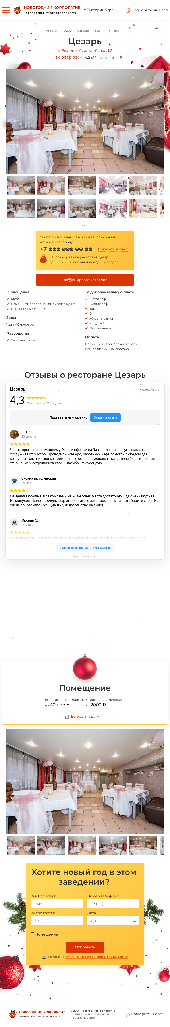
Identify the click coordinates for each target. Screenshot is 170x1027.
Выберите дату (85, 716)
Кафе (82, 225)
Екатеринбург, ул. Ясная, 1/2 (87, 50)
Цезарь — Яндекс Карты (85, 556)
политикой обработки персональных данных (96, 956)
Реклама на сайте (82, 1017)
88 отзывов (102, 58)
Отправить (85, 947)
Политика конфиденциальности (92, 1014)
